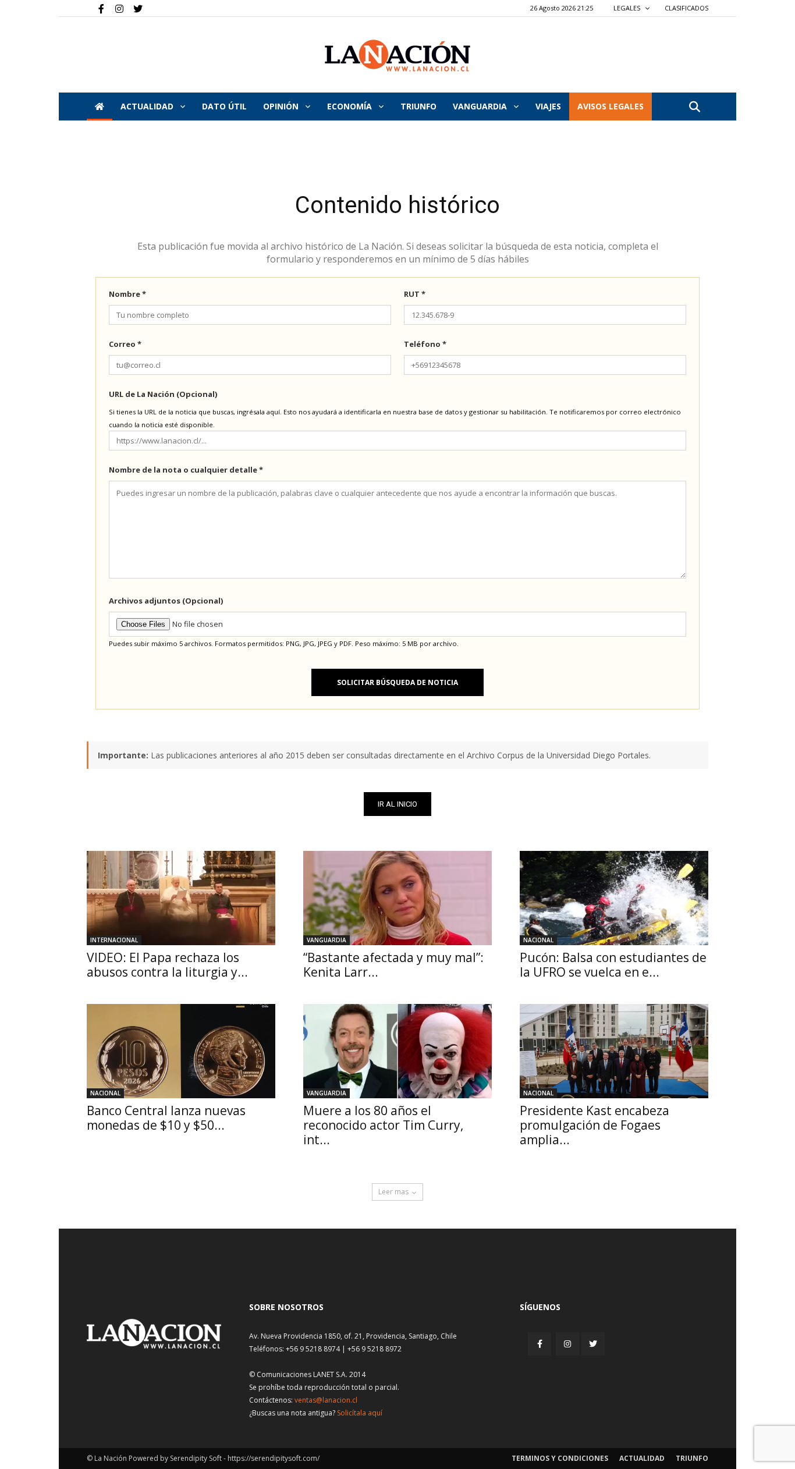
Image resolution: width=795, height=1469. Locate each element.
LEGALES (627, 7)
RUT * (414, 294)
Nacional (538, 940)
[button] (694, 107)
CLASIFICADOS (686, 7)
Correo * (125, 344)
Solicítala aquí (359, 1413)
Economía (350, 106)
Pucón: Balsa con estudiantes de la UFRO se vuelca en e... (613, 964)
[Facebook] (95, 8)
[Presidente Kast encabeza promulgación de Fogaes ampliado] (614, 1051)
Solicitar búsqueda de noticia (397, 682)
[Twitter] (134, 8)
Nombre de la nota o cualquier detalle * (186, 469)
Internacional (114, 940)
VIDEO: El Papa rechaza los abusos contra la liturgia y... (167, 964)
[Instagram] (114, 8)
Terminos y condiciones (560, 1458)
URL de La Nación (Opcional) (163, 394)
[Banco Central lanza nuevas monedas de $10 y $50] (181, 1051)
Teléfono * (425, 344)
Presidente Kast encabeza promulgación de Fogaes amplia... (594, 1125)
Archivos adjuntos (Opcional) (166, 600)
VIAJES (548, 106)
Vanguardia (481, 106)
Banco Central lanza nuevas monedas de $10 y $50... (166, 1117)
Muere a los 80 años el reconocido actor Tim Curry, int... (383, 1125)
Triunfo (418, 106)
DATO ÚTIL (224, 106)
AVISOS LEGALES (610, 106)
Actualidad (148, 106)
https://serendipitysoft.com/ (274, 1458)
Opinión (282, 106)
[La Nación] (397, 56)
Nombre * (127, 294)
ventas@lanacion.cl (325, 1400)
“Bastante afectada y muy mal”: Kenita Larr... (393, 964)
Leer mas (393, 1192)
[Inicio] (99, 106)
